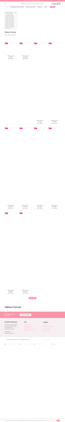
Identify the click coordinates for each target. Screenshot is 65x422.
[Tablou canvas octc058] (54, 42)
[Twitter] (47, 339)
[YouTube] (48, 339)
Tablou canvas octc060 (10, 16)
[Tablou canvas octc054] (54, 127)
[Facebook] (45, 339)
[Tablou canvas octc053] (11, 212)
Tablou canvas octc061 (10, 15)
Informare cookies (46, 329)
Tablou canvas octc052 (10, 26)
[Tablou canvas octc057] (11, 127)
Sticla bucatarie (27, 330)
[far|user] (57, 7)
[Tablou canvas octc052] (25, 212)
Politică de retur (46, 331)
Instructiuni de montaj (28, 324)
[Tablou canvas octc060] (25, 42)
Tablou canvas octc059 (10, 18)
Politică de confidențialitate (48, 326)
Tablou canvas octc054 (10, 24)
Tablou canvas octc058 (10, 19)
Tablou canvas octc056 (10, 21)
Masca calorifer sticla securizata (30, 329)
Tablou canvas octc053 (10, 25)
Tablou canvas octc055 (39, 206)
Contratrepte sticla (27, 327)
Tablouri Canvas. (10, 14)
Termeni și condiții (46, 328)
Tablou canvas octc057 (10, 20)
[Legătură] (5, 3)
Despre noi (45, 324)
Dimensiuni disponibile (28, 326)
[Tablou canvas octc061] (11, 42)
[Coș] (59, 7)
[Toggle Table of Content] (15, 13)
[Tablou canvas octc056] (25, 127)
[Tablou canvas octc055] (40, 127)
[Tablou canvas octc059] (40, 42)
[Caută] (42, 4)
